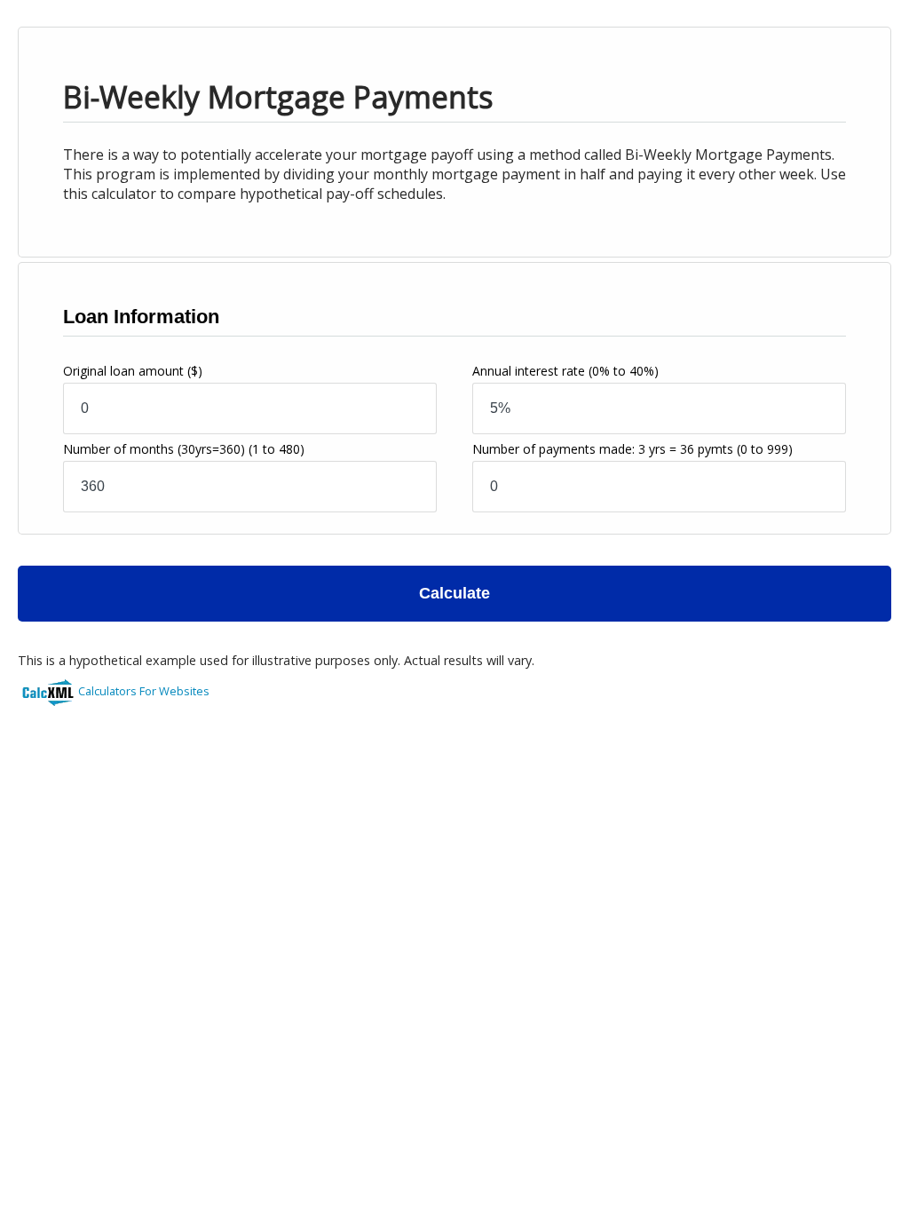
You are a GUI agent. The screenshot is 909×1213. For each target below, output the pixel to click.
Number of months (183, 448)
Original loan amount (132, 370)
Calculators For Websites (143, 691)
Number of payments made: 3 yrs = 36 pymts (632, 448)
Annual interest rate (565, 370)
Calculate (454, 593)
